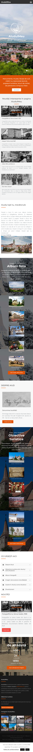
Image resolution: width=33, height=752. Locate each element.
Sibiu (23, 739)
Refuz (27, 749)
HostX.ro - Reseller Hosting (14, 739)
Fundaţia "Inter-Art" (11, 735)
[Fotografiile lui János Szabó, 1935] (16, 111)
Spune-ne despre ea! (7, 707)
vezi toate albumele (16, 372)
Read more (6, 630)
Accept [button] (22, 749)
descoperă (16, 90)
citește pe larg (8, 421)
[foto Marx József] (16, 179)
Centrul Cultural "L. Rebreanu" (23, 735)
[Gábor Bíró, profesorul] (16, 156)
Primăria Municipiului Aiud (16, 737)
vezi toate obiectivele (16, 543)
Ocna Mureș (27, 739)
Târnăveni (16, 741)
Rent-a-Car (5, 739)
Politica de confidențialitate (11, 749)
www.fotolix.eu (20, 686)
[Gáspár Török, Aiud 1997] (16, 134)
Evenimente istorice (9, 410)
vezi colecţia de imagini (16, 667)
